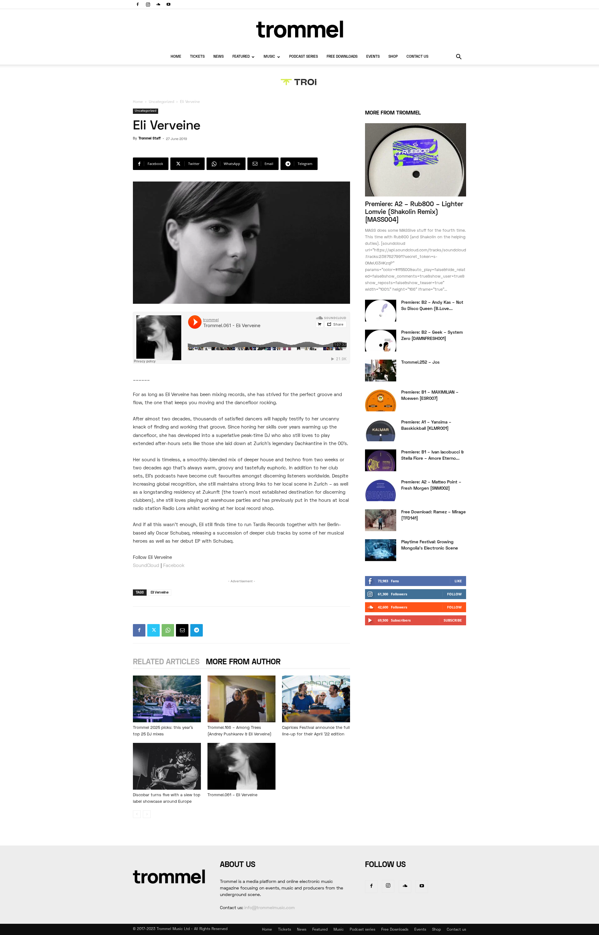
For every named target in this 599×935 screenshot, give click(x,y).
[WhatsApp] (168, 630)
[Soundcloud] (158, 4)
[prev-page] (137, 814)
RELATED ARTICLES (166, 662)
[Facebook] (137, 4)
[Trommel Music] (299, 29)
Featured (241, 57)
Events (373, 57)
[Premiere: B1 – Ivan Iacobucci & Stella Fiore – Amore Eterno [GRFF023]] (380, 460)
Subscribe (453, 620)
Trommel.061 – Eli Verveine (232, 795)
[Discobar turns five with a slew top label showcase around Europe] (167, 766)
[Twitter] (153, 630)
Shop (393, 57)
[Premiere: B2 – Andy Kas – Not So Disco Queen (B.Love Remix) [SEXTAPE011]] (380, 311)
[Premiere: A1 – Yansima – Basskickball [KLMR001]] (380, 430)
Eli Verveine (159, 592)
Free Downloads (342, 57)
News (218, 57)
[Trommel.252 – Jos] (380, 370)
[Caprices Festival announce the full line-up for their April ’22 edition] (316, 699)
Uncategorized (161, 102)
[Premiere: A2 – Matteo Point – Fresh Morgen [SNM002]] (380, 490)
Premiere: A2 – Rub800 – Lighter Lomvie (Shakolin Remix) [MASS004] (414, 212)
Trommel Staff (150, 138)
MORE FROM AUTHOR (243, 662)
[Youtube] (168, 4)
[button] (458, 58)
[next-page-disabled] (147, 814)
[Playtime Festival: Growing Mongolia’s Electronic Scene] (380, 550)
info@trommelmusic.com (269, 908)
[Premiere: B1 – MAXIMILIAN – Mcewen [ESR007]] (380, 400)
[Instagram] (148, 4)
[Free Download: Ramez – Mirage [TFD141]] (380, 520)
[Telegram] (196, 630)
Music (269, 57)
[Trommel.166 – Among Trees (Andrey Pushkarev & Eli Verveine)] (241, 699)
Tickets (197, 57)
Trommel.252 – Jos (420, 363)
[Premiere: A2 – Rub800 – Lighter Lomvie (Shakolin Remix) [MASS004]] (415, 159)
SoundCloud (146, 566)
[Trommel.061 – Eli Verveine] (241, 766)
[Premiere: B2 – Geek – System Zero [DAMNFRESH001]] (380, 340)
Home (176, 57)
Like (458, 581)
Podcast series (303, 57)
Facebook (174, 566)
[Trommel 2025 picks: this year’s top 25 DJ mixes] (167, 699)
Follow (454, 594)
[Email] (182, 630)
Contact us (417, 57)
